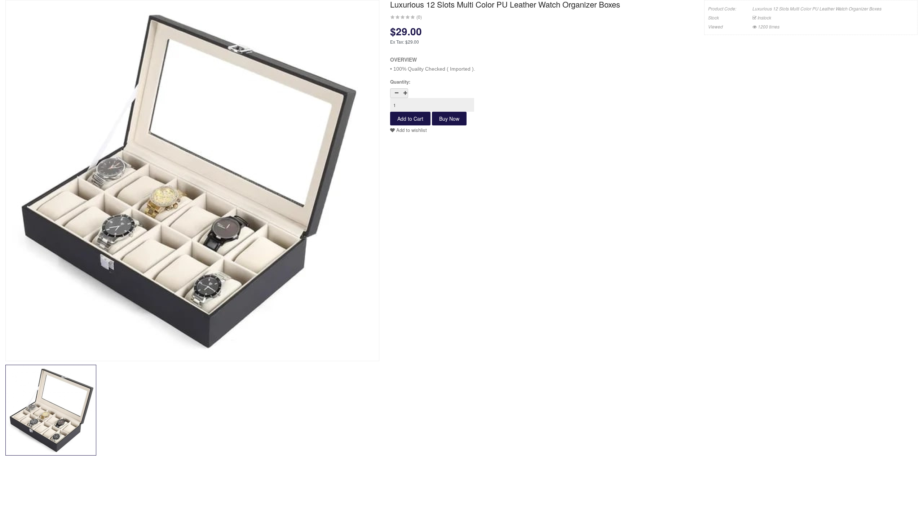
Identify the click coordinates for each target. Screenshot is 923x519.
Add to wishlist (411, 130)
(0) (419, 17)
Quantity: (400, 81)
